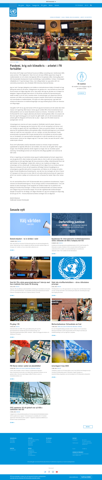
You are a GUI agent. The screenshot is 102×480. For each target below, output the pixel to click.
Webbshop (30, 445)
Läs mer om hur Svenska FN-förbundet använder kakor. (25, 478)
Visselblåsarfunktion (32, 452)
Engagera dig (35, 5)
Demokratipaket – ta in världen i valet (24, 239)
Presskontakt (13, 449)
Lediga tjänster (31, 451)
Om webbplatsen (31, 455)
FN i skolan (44, 5)
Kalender (57, 5)
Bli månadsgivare (31, 441)
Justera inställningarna (73, 477)
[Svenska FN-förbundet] (13, 10)
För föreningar (79, 5)
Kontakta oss (31, 449)
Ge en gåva (12, 441)
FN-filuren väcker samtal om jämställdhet (25, 366)
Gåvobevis (30, 443)
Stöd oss (28, 5)
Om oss (86, 5)
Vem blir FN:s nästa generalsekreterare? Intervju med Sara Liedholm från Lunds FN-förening (30, 283)
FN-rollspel (48, 441)
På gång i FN (14, 324)
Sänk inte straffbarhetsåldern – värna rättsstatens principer (70, 283)
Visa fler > (88, 426)
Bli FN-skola (12, 442)
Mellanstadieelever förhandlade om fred (66, 324)
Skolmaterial (48, 442)
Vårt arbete (21, 5)
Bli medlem (12, 439)
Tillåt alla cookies (86, 477)
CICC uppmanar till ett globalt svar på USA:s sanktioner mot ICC (26, 408)
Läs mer (12, 250)
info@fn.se (84, 448)
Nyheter (51, 5)
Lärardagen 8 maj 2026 (60, 366)
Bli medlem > (82, 93)
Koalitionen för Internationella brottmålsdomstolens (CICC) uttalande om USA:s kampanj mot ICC (71, 240)
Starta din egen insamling (33, 439)
